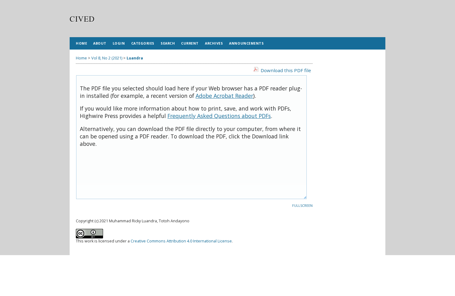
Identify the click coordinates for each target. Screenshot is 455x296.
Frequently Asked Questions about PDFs (219, 116)
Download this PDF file (286, 70)
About (99, 43)
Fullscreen (302, 205)
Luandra (135, 58)
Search (168, 43)
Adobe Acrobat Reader (224, 95)
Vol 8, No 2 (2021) (106, 58)
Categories (142, 43)
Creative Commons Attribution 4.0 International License (181, 241)
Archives (214, 43)
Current (190, 43)
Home (81, 43)
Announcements (246, 43)
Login (119, 43)
